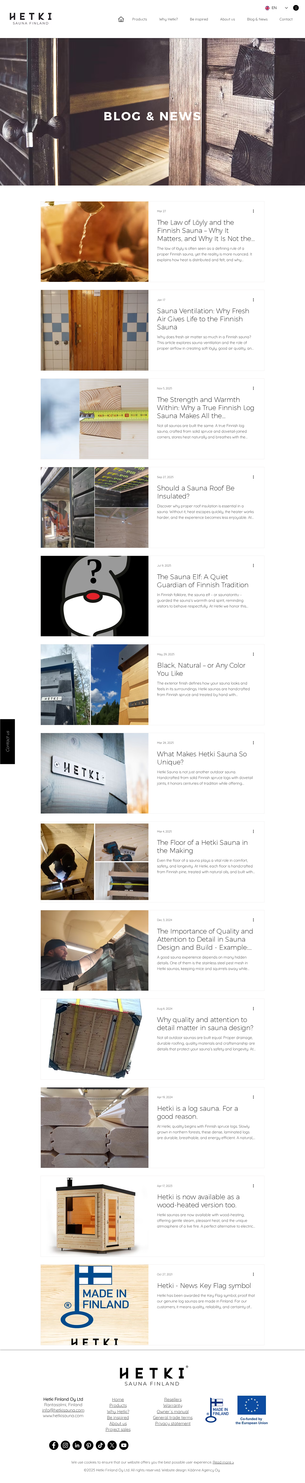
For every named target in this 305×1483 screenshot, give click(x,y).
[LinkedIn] (77, 1445)
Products (118, 1405)
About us (118, 1423)
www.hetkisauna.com (63, 1415)
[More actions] (255, 211)
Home (118, 1399)
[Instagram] (65, 1445)
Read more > (223, 1462)
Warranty (172, 1405)
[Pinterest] (88, 1445)
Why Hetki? (118, 1411)
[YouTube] (123, 1445)
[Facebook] (53, 1445)
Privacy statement (173, 1423)
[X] (112, 1445)
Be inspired (118, 1417)
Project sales (118, 1429)
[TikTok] (100, 1445)
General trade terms (173, 1417)
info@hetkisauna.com (63, 1410)
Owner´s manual (173, 1411)
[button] (296, 8)
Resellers (173, 1399)
